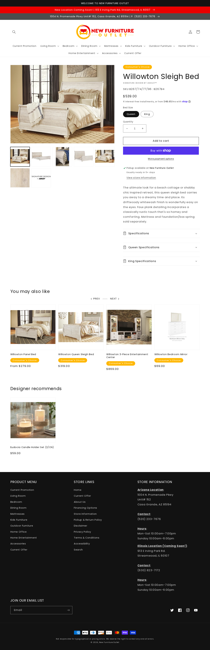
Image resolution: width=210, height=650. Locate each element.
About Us (79, 502)
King (147, 114)
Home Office (18, 531)
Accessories (18, 543)
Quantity (128, 121)
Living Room (18, 495)
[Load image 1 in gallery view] (20, 156)
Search (78, 549)
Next (113, 298)
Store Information (85, 514)
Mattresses (17, 514)
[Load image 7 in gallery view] (20, 178)
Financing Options (85, 507)
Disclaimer (80, 525)
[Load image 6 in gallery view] (105, 156)
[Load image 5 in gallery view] (83, 156)
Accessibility (82, 543)
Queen (131, 114)
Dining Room (18, 507)
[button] (14, 32)
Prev (96, 298)
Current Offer (18, 549)
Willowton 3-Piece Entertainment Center (127, 356)
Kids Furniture (18, 519)
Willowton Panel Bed (23, 354)
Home (78, 490)
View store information (141, 177)
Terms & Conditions (86, 537)
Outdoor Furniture (21, 525)
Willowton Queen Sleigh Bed (76, 354)
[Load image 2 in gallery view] (41, 156)
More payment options (161, 158)
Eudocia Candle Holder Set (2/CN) (32, 447)
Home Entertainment (23, 537)
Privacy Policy (82, 531)
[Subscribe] (68, 610)
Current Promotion (22, 490)
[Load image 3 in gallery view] (62, 156)
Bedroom (16, 502)
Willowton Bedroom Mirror (171, 354)
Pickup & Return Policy (88, 519)
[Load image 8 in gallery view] (41, 178)
